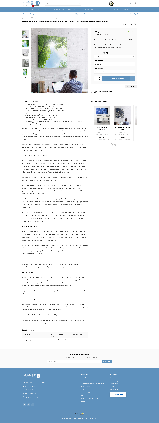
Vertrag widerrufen (118, 394)
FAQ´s (125, 10)
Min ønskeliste (114, 384)
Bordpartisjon (71, 10)
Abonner (107, 361)
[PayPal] (82, 413)
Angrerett (83, 378)
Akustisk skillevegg (57, 10)
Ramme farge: (99, 68)
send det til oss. (50, 323)
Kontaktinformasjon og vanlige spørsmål (93, 384)
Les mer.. (120, 47)
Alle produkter (114, 389)
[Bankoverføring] (76, 413)
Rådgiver (104, 10)
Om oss (83, 381)
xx (80, 10)
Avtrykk (83, 395)
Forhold (83, 389)
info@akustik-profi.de (31, 397)
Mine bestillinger (114, 381)
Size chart (132, 86)
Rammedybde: (99, 60)
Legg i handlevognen (118, 78)
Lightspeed (81, 418)
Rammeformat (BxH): (101, 53)
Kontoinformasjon (115, 378)
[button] (26, 29)
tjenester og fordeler (91, 10)
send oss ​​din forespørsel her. (72, 315)
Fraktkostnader (105, 34)
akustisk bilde (42, 10)
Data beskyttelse (85, 392)
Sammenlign (113, 386)
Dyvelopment (93, 418)
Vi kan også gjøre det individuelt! (90, 398)
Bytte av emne (116, 10)
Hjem (33, 10)
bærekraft (83, 401)
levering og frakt (85, 386)
